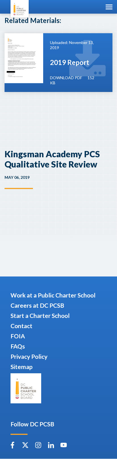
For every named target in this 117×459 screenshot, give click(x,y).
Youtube (63, 445)
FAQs (18, 346)
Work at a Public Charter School (53, 295)
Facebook (12, 445)
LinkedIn (50, 445)
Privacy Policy (29, 356)
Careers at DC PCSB (37, 305)
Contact (21, 325)
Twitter (25, 445)
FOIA (18, 335)
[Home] (20, 9)
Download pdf (66, 77)
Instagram (38, 445)
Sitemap (22, 366)
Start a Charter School (40, 315)
